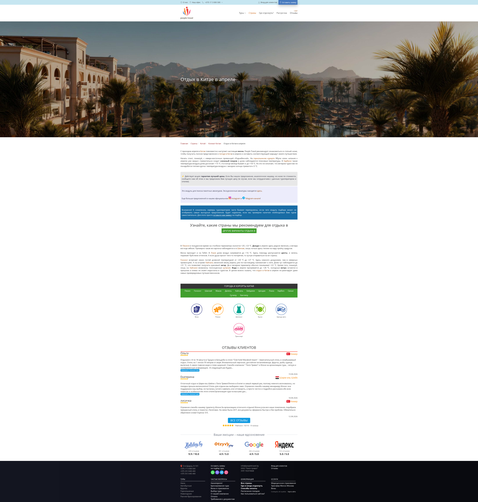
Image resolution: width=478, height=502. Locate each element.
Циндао (261, 291)
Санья (290, 291)
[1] (223, 425)
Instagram (236, 198)
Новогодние (186, 493)
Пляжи (217, 317)
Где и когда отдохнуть (252, 485)
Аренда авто (281, 317)
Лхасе (213, 253)
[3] (228, 425)
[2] (226, 425)
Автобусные (186, 485)
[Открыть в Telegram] (222, 472)
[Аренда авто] (281, 309)
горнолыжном (260, 158)
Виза (197, 317)
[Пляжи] (217, 309)
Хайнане (194, 268)
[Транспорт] (239, 329)
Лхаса (271, 291)
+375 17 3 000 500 (187, 468)
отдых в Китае (262, 270)
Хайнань (209, 262)
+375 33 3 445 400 (187, 473)
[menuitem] (184, 2)
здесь (259, 191)
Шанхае (240, 248)
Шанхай (208, 291)
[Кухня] (260, 309)
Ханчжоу (244, 295)
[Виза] (196, 309)
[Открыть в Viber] (217, 472)
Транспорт (239, 336)
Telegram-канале (252, 198)
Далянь (228, 291)
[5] (232, 425)
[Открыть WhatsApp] (213, 472)
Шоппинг (239, 317)
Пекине (185, 245)
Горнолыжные (187, 491)
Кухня (260, 317)
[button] (242, 13)
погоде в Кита (225, 154)
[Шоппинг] (239, 309)
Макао (218, 291)
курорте (271, 158)
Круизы (183, 488)
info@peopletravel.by (250, 466)
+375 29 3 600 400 (187, 471)
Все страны (246, 483)
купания (226, 268)
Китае (203, 151)
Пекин (187, 291)
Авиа (182, 483)
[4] (230, 425)
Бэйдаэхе (251, 291)
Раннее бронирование (190, 496)
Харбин (281, 291)
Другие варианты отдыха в (239, 230)
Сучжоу (233, 295)
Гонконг (184, 260)
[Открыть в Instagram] (226, 472)
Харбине (288, 161)
